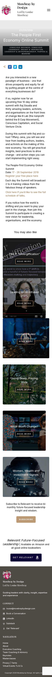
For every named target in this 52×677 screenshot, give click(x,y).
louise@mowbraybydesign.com (20, 608)
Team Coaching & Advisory (15, 652)
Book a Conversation (16, 613)
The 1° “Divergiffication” (24, 254)
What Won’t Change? (24, 426)
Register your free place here (22, 176)
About (5, 646)
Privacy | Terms (10, 663)
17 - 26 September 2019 (25, 172)
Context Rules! (26, 334)
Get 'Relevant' (13, 628)
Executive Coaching (12, 649)
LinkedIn (10, 618)
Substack (10, 623)
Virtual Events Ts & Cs (13, 666)
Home (5, 643)
